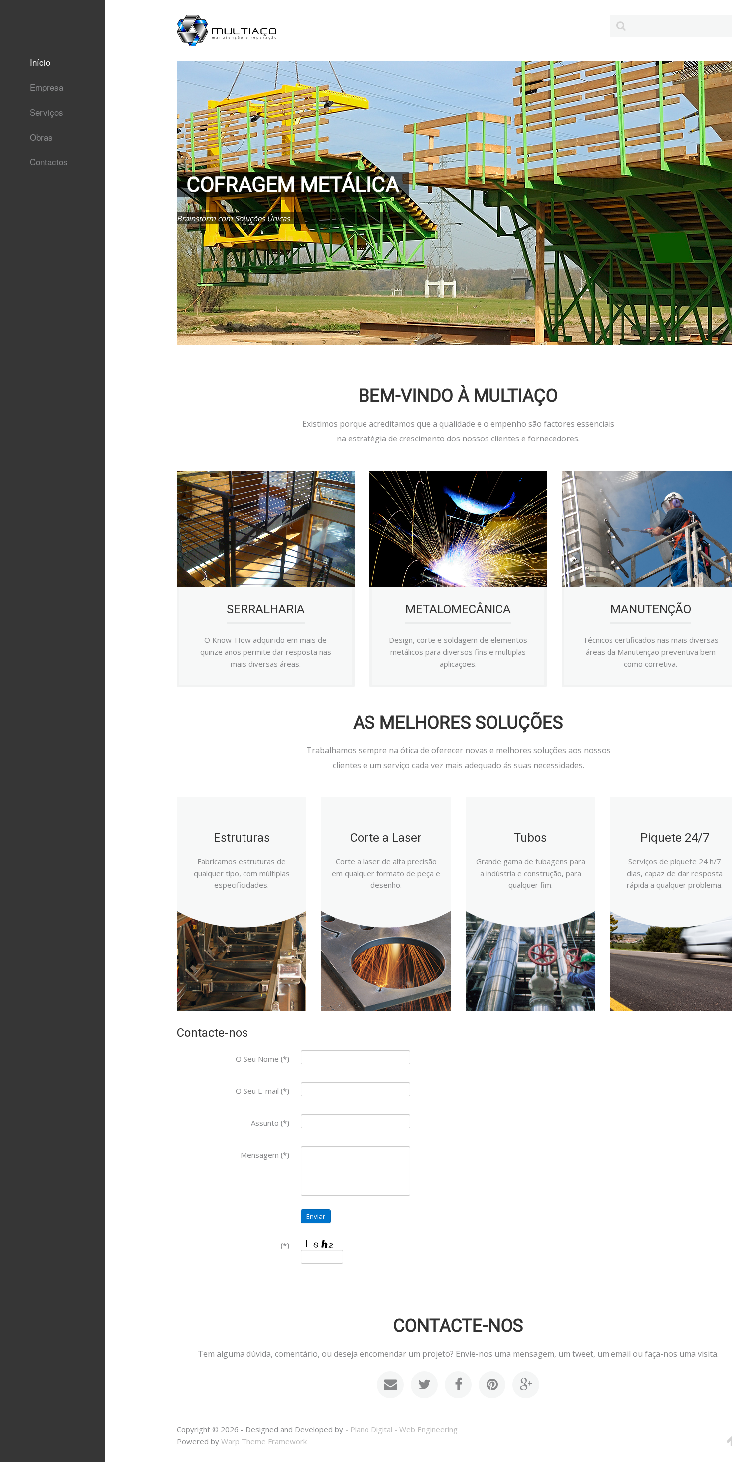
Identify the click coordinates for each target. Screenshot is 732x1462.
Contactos (49, 161)
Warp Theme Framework (264, 1441)
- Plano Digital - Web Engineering (401, 1429)
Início (40, 62)
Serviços (46, 112)
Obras (41, 137)
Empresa (46, 87)
